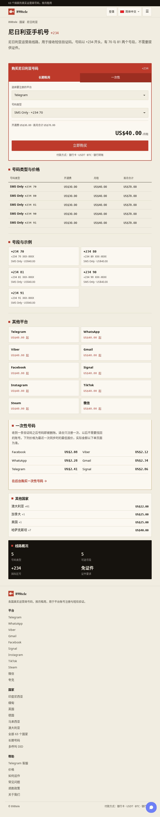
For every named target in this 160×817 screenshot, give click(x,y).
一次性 (115, 77)
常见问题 (14, 782)
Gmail (12, 636)
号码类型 (17, 105)
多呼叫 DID (15, 746)
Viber (12, 630)
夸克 (11, 680)
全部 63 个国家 (18, 734)
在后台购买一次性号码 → (29, 481)
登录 (111, 12)
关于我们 (14, 794)
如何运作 (14, 776)
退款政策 (14, 788)
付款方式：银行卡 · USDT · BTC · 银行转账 (128, 806)
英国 (11, 709)
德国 (11, 715)
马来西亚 (14, 721)
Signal (12, 649)
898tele (22, 11)
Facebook (14, 642)
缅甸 (11, 703)
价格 (11, 769)
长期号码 (14, 740)
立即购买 (80, 145)
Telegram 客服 (18, 763)
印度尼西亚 (15, 696)
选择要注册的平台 (22, 87)
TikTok (12, 661)
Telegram (14, 617)
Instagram (15, 655)
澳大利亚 (14, 728)
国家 (22, 22)
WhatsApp (15, 624)
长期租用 (44, 77)
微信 (11, 674)
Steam (12, 667)
